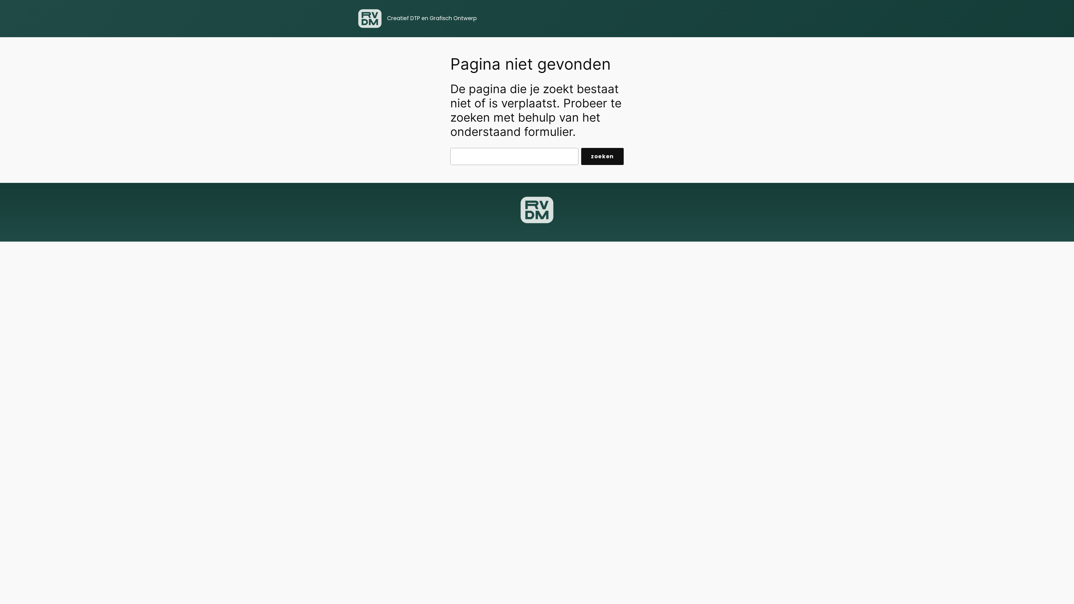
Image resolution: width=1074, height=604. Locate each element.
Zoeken (602, 156)
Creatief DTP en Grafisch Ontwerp (432, 18)
